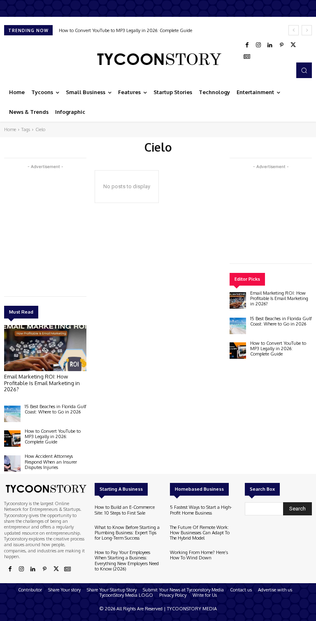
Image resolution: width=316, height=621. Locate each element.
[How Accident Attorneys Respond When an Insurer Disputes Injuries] (12, 463)
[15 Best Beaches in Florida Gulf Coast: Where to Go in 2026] (12, 414)
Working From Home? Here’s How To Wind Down (199, 555)
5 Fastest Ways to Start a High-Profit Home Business (201, 509)
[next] (307, 30)
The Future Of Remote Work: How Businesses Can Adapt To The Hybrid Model (200, 532)
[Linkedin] (270, 45)
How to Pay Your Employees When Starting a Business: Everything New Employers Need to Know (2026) (127, 560)
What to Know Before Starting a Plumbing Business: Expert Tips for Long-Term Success (127, 532)
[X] (293, 45)
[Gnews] (247, 56)
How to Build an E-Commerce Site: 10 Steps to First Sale (125, 509)
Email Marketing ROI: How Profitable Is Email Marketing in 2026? (42, 382)
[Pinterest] (281, 45)
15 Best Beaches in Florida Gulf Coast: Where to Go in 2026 (55, 409)
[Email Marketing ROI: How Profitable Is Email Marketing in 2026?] (45, 348)
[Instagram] (258, 45)
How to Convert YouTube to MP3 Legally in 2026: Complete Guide (125, 30)
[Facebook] (247, 45)
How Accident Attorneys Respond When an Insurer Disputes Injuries (51, 461)
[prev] (293, 30)
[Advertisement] (66, 228)
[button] (304, 70)
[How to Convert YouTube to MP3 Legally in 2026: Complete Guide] (12, 438)
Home (10, 129)
